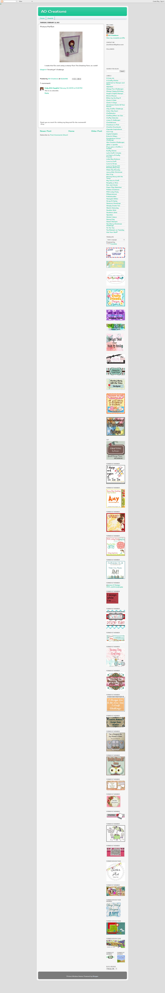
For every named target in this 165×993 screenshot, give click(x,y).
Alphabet (109, 86)
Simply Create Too (113, 205)
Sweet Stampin (112, 221)
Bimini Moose (111, 96)
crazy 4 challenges (113, 120)
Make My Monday (113, 170)
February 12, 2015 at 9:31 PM (71, 88)
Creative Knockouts (113, 127)
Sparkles (109, 215)
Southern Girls (111, 212)
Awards (50, 18)
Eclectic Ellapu (111, 136)
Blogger (95, 976)
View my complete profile (115, 38)
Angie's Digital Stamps (114, 93)
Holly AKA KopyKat (52, 88)
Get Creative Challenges (115, 142)
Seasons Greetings (113, 203)
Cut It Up (109, 131)
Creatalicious (111, 122)
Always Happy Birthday (114, 91)
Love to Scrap (111, 163)
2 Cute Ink (110, 78)
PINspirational (111, 194)
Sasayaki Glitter (112, 199)
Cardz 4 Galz (111, 100)
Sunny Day (110, 219)
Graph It (43, 69)
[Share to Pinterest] (80, 79)
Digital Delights (112, 134)
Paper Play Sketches (114, 187)
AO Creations (53, 11)
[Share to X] (77, 79)
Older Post (96, 131)
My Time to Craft (112, 180)
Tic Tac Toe (110, 228)
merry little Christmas (114, 172)
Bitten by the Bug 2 (113, 98)
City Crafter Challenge (114, 108)
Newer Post (45, 131)
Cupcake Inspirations (114, 129)
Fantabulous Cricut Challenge (113, 139)
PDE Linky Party (112, 192)
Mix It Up (109, 174)
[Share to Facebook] (78, 79)
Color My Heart (112, 111)
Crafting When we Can (114, 115)
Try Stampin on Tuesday (115, 230)
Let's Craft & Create (113, 153)
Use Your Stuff (111, 232)
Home (42, 18)
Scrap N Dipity (111, 201)
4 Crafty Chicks (112, 80)
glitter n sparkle (112, 144)
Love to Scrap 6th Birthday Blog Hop (113, 166)
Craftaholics (110, 113)
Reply (47, 93)
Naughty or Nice (112, 183)
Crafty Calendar (112, 118)
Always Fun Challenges (114, 89)
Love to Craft (111, 161)
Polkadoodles (111, 196)
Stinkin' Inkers (111, 217)
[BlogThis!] (75, 79)
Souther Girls (111, 210)
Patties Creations (112, 189)
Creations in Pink (112, 124)
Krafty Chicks (111, 150)
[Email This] (73, 79)
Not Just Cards (112, 185)
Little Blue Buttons (113, 159)
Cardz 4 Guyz (111, 102)
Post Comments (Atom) (59, 135)
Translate (113, 244)
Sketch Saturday (112, 208)
